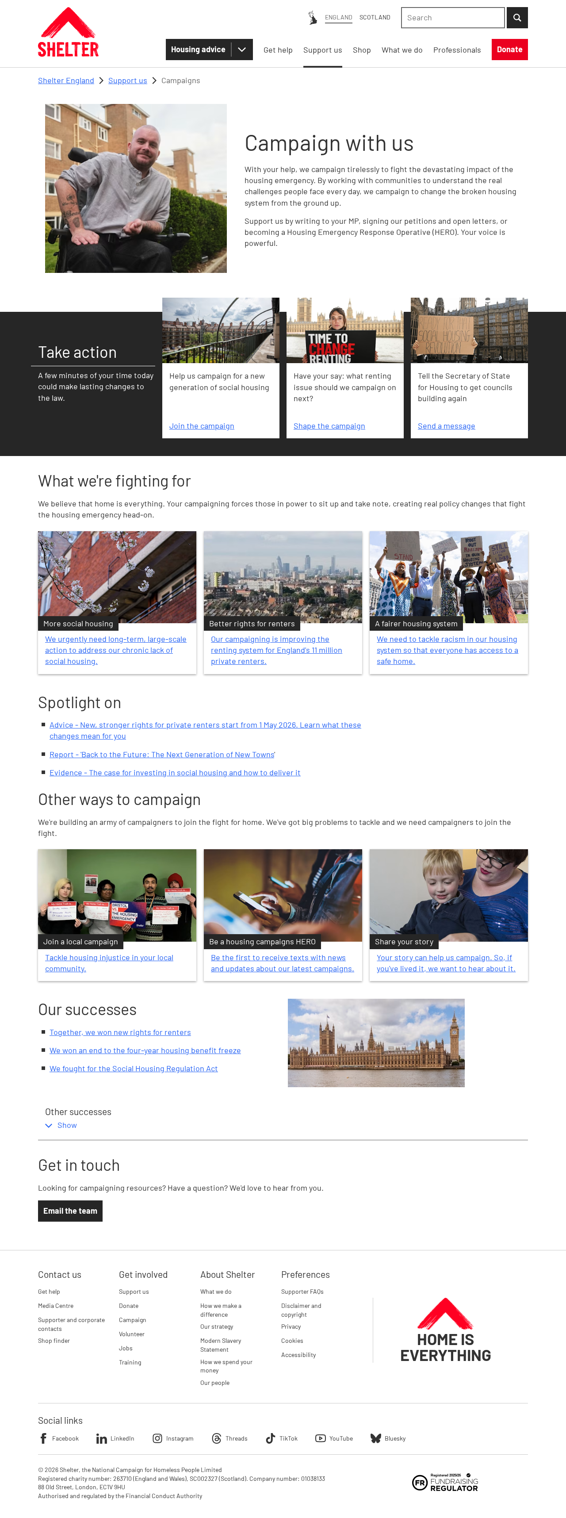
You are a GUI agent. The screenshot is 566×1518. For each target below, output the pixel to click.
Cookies (292, 1340)
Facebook (65, 1438)
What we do (216, 1291)
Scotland (374, 17)
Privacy (291, 1326)
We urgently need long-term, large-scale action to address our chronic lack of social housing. (116, 650)
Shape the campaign (329, 425)
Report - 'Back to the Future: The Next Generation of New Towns (162, 754)
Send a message (446, 425)
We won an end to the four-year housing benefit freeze (145, 1050)
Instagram (180, 1438)
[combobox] (453, 17)
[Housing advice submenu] (242, 49)
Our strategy (216, 1326)
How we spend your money (226, 1366)
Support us (127, 80)
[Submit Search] (517, 17)
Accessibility (298, 1354)
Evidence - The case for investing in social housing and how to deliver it (175, 772)
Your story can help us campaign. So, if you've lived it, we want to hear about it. (446, 962)
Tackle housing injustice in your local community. (109, 962)
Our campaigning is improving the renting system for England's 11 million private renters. (276, 650)
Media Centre (55, 1305)
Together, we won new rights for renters (120, 1032)
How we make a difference (220, 1310)
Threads (237, 1438)
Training (130, 1362)
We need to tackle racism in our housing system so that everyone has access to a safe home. (447, 650)
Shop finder (54, 1340)
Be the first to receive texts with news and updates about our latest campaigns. (282, 962)
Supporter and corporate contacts (71, 1324)
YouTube (341, 1438)
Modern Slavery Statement (220, 1345)
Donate (128, 1305)
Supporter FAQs (302, 1291)
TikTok (288, 1438)
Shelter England (66, 80)
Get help (49, 1291)
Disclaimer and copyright (301, 1310)
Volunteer (132, 1334)
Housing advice (198, 49)
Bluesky (395, 1438)
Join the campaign (201, 425)
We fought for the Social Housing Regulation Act (134, 1068)
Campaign (132, 1319)
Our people (214, 1382)
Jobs (126, 1348)
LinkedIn (122, 1438)
